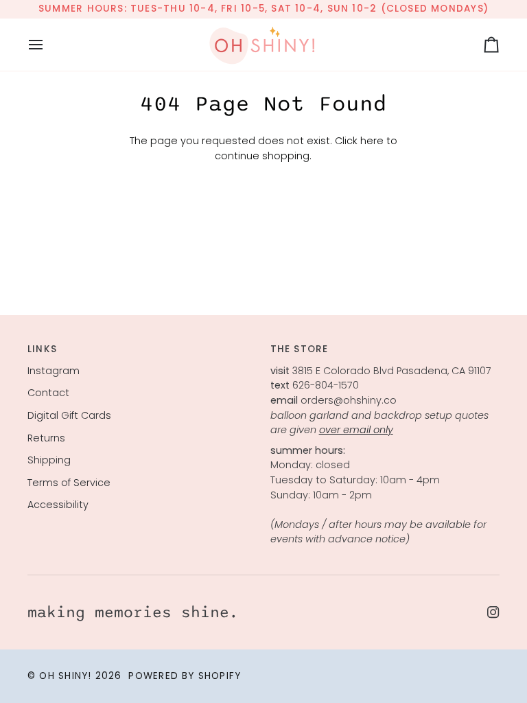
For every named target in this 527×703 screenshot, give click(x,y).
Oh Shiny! (65, 675)
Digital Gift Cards (69, 415)
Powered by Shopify (184, 675)
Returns (46, 438)
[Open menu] (48, 45)
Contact (48, 393)
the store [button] (299, 349)
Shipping (49, 460)
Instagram (53, 371)
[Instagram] (493, 612)
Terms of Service (68, 482)
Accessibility (58, 504)
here (372, 141)
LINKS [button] (42, 349)
